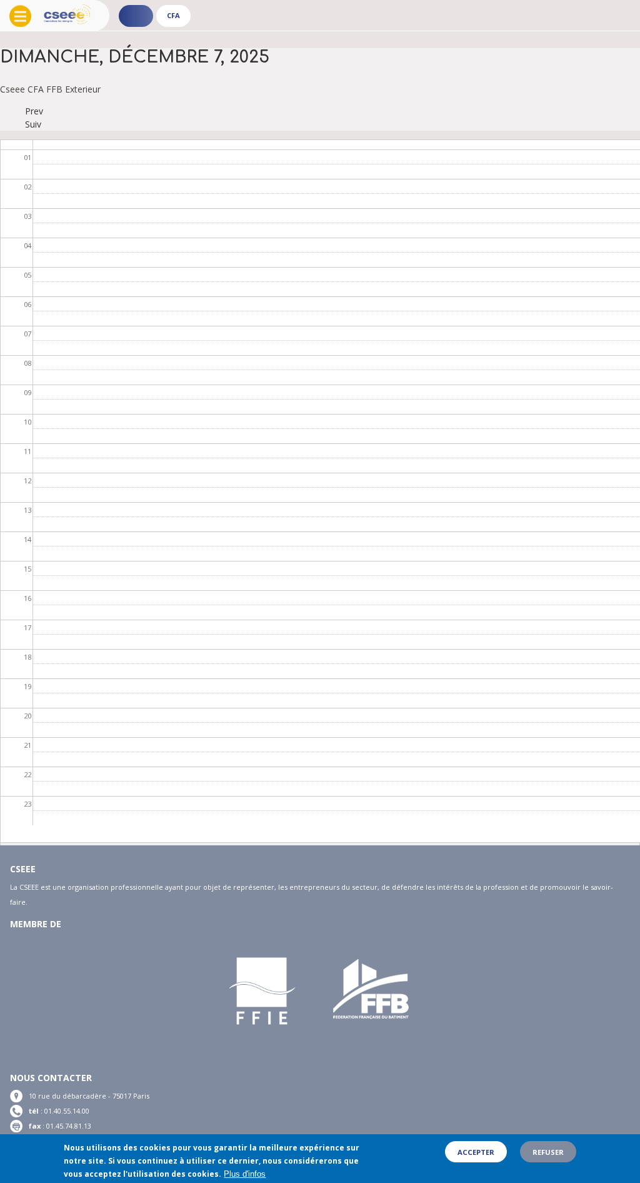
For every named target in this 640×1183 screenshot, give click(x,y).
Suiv (33, 124)
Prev (34, 111)
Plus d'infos (245, 1174)
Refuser (548, 1152)
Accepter (476, 1152)
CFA (173, 15)
